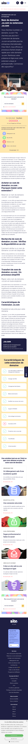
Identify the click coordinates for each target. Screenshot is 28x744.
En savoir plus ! (13, 150)
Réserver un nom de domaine (14, 656)
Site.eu (14, 714)
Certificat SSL (14, 665)
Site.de (14, 709)
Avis (14, 685)
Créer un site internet (14, 669)
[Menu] (25, 2)
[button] (14, 741)
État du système (14, 683)
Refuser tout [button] (14, 738)
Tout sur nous (14, 678)
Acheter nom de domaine (14, 658)
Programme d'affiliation (14, 672)
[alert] (14, 732)
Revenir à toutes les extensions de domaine (14, 9)
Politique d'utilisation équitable (14, 690)
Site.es (14, 716)
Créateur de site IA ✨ (14, 667)
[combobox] (14, 645)
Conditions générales (14, 687)
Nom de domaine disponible (14, 653)
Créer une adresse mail (14, 662)
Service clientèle (14, 699)
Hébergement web (14, 660)
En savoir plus (7, 481)
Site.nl (14, 707)
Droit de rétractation (14, 692)
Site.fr (14, 711)
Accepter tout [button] (14, 735)
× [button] (26, 721)
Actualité (14, 681)
